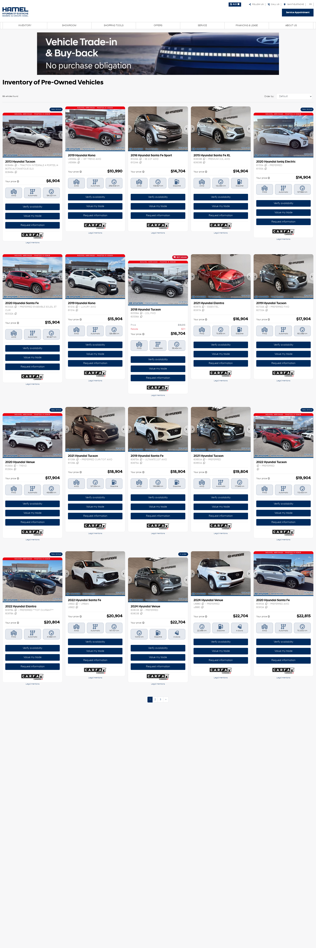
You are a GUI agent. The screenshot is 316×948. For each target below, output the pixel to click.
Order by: (269, 96)
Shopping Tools (113, 25)
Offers (158, 25)
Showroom (69, 25)
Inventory (24, 25)
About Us (291, 25)
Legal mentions (33, 243)
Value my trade (32, 216)
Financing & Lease (247, 25)
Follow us (257, 4)
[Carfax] (32, 235)
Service (202, 25)
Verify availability (32, 207)
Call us (274, 4)
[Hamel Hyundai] (15, 11)
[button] (5, 135)
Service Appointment (297, 12)
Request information (33, 225)
